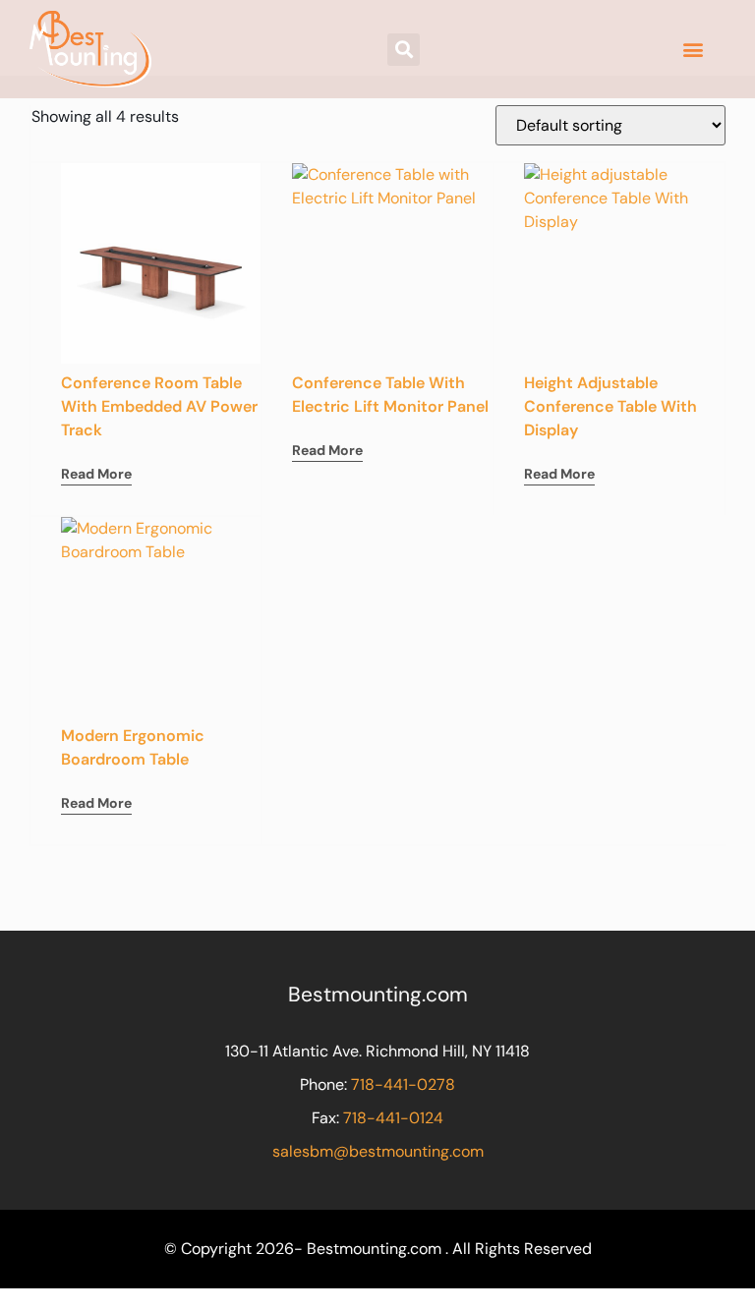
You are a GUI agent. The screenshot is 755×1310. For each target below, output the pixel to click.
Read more (96, 474)
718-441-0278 (403, 1084)
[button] (403, 49)
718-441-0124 (393, 1118)
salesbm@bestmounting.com (378, 1151)
